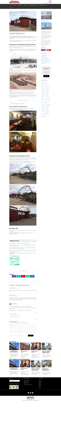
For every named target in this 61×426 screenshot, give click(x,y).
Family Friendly (46, 92)
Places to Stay (49, 104)
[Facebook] (28, 392)
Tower (42, 113)
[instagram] (48, 50)
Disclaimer (40, 382)
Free (46, 94)
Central (48, 87)
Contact (40, 380)
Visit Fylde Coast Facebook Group (22, 247)
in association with (46, 3)
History (14, 34)
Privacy (40, 386)
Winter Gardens (44, 116)
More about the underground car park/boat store (18, 103)
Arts (47, 82)
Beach (46, 84)
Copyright (40, 381)
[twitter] (46, 50)
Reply (36, 301)
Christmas (43, 89)
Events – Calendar (26, 381)
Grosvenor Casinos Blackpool (35, 351)
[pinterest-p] (50, 50)
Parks (49, 101)
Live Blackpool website (20, 243)
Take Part (43, 111)
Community (46, 89)
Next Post (35, 281)
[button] (11, 5)
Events (42, 92)
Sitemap (40, 387)
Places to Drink (46, 102)
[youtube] (44, 50)
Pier (42, 102)
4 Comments (11, 34)
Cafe (45, 87)
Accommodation (44, 82)
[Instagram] (32, 392)
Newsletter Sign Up (26, 382)
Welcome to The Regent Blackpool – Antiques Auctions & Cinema (46, 352)
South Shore (47, 109)
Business (43, 87)
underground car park (20, 47)
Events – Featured (26, 380)
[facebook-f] (42, 50)
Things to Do (47, 111)
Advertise (40, 384)
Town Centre (46, 113)
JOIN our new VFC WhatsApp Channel (15, 250)
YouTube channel (13, 248)
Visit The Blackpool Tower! (44, 57)
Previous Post (11, 281)
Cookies (40, 385)
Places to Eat (44, 104)
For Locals (43, 94)
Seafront (17, 34)
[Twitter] (30, 392)
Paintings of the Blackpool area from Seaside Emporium (45, 369)
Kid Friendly (48, 99)
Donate (40, 383)
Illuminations (43, 99)
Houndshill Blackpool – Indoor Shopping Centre (14, 351)
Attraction (43, 84)
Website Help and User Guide (28, 384)
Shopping (43, 109)
